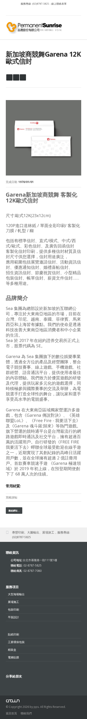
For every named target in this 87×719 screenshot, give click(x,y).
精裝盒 (12, 650)
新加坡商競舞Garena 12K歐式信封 (43, 57)
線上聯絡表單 (59, 3)
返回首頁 (11, 713)
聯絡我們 (26, 713)
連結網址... (14, 510)
